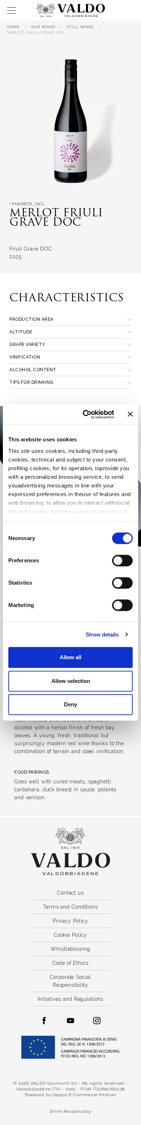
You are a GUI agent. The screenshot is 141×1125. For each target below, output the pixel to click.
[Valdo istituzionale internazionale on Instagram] (97, 1020)
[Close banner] (130, 414)
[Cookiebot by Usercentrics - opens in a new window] (85, 414)
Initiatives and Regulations (71, 999)
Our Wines (43, 27)
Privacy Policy (70, 921)
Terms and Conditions (70, 907)
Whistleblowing (70, 949)
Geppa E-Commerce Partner (84, 1094)
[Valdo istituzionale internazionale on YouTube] (70, 1020)
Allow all (70, 657)
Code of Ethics (70, 963)
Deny (70, 704)
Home (13, 27)
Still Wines (80, 27)
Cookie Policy (70, 935)
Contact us (70, 893)
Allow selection (70, 681)
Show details (102, 634)
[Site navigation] (11, 10)
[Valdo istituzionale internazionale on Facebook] (44, 1020)
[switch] (122, 560)
